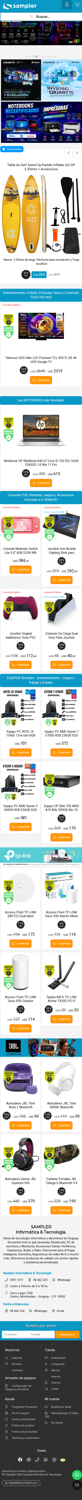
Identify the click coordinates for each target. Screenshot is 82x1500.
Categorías (57, 1364)
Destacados (58, 1357)
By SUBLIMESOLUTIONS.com (21, 1483)
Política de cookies (22, 1425)
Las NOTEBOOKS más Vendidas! (41, 400)
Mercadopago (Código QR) (61, 1414)
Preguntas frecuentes (24, 1406)
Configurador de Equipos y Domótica (18, 1387)
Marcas (55, 1370)
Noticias (16, 1364)
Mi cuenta (57, 1422)
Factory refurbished (23, 1419)
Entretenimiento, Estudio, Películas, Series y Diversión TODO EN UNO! (41, 295)
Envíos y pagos (20, 1413)
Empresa (16, 1357)
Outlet (55, 1388)
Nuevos (55, 1376)
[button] (26, 56)
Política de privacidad (24, 1431)
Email (60, 1311)
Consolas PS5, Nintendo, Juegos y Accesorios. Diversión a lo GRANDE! (41, 497)
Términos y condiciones (25, 1437)
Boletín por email (61, 1406)
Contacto (17, 1370)
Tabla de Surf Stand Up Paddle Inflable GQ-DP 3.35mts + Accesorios (41, 167)
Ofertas (56, 1382)
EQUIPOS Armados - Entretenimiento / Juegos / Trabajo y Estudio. (41, 680)
